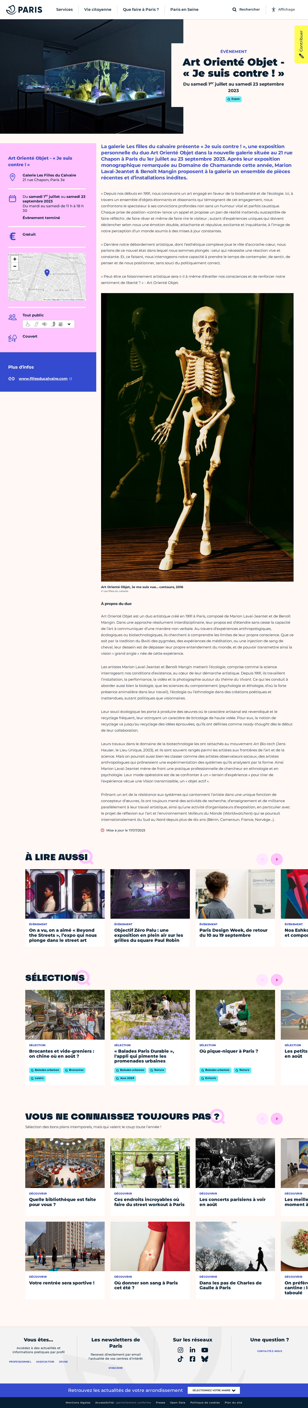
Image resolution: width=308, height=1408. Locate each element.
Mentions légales (78, 1402)
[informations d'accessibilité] (49, 324)
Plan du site (233, 1402)
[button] (47, 273)
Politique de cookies (205, 1402)
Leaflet (48, 299)
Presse (160, 1402)
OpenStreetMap (68, 299)
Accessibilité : (123, 1402)
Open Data (178, 1402)
